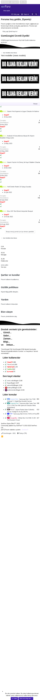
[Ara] (25, 2)
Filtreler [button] (35, 104)
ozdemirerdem (11, 390)
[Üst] (0, 242)
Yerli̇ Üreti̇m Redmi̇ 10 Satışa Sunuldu (19, 187)
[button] (3, 14)
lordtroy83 (10, 387)
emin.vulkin (4, 265)
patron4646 (10, 385)
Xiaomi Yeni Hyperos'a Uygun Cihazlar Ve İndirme (23, 111)
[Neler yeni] (21, 2)
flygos (9, 383)
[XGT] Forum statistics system (14, 429)
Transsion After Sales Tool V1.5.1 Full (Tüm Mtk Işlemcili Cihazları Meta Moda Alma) (21, 405)
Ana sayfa (6, 10)
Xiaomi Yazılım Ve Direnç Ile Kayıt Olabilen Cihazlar (23, 162)
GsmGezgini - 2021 (9, 433)
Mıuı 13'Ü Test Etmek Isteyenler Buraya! (20, 211)
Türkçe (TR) (23, 433)
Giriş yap (5, 31)
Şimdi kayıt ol (13, 31)
